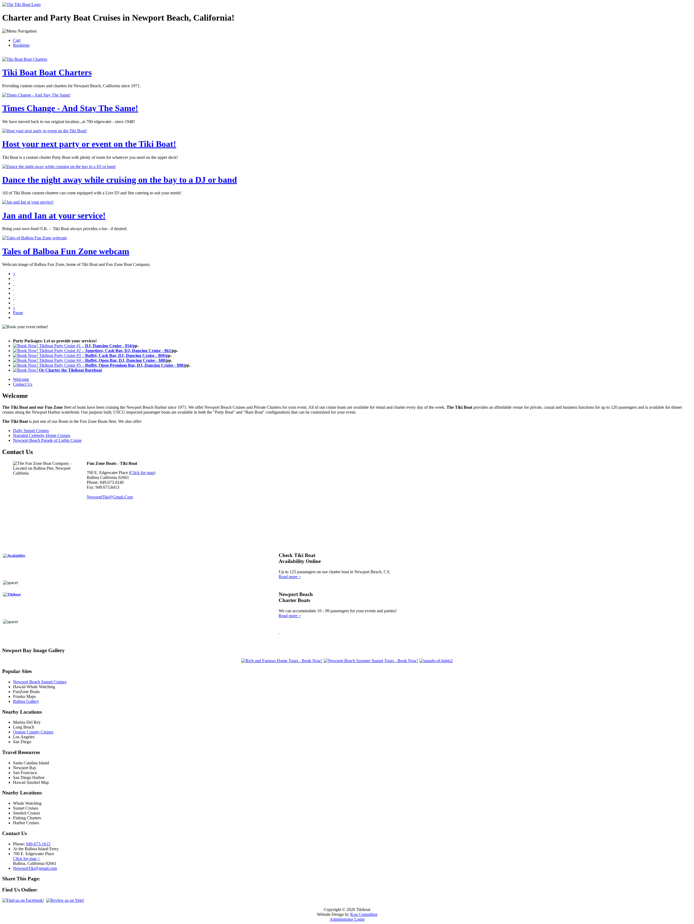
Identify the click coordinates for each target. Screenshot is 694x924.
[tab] (21, 379)
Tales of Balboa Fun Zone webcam (65, 251)
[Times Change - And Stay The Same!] (13, 283)
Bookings (21, 45)
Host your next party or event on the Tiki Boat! (89, 144)
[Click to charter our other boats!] (12, 594)
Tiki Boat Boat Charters (47, 72)
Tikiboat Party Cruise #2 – (105, 350)
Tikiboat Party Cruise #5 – (111, 365)
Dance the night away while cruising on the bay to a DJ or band (119, 180)
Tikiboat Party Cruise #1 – (86, 345)
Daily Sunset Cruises (31, 430)
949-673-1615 (38, 844)
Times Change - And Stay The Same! (70, 108)
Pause (18, 312)
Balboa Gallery (26, 701)
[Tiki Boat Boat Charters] (13, 278)
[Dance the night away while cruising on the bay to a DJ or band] (13, 293)
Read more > (290, 576)
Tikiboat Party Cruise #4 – (102, 360)
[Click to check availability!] (15, 555)
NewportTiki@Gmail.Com (110, 497)
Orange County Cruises (33, 732)
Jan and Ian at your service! (54, 215)
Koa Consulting (363, 914)
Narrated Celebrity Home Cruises (41, 435)
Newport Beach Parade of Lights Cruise (47, 440)
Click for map (142, 472)
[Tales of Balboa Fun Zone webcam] (13, 303)
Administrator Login (347, 919)
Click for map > (26, 858)
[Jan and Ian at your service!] (13, 298)
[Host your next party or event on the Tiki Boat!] (13, 288)
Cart (16, 40)
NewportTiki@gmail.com (35, 868)
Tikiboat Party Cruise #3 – (103, 355)
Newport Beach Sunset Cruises (39, 682)
